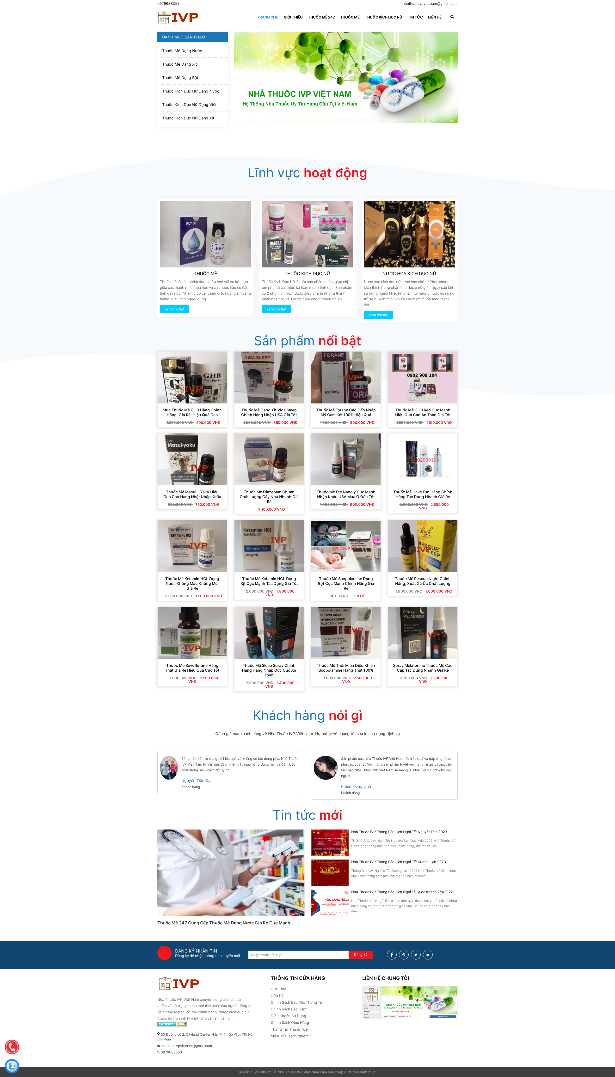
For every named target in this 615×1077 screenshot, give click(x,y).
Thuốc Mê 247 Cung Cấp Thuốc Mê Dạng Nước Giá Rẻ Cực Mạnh (223, 922)
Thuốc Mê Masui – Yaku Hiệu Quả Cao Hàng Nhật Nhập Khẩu (192, 494)
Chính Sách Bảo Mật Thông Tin (297, 1002)
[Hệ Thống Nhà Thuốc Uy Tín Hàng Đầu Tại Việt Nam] (178, 23)
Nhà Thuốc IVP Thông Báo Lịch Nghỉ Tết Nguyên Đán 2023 (399, 832)
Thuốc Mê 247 (321, 17)
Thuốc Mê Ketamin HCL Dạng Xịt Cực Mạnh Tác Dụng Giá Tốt (269, 581)
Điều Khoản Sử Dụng (288, 1016)
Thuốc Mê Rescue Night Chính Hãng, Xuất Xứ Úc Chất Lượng (423, 581)
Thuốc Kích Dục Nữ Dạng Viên (189, 104)
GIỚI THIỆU (293, 17)
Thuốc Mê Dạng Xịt (179, 64)
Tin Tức (415, 17)
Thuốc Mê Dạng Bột (180, 77)
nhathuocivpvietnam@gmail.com (430, 3)
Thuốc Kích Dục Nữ (384, 17)
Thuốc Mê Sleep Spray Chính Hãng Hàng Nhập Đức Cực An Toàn (269, 670)
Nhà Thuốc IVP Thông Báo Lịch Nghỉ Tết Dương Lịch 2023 (398, 862)
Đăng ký (360, 955)
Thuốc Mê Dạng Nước (182, 50)
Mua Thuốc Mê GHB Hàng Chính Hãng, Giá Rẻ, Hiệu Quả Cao (192, 412)
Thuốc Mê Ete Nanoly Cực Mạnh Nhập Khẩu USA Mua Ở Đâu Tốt (346, 494)
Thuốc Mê (350, 17)
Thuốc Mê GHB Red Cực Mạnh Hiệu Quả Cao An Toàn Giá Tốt (423, 412)
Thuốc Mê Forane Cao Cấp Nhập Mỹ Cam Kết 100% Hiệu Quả (346, 412)
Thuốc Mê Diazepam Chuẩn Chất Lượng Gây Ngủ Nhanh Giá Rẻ (269, 496)
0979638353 (168, 3)
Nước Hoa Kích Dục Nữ (409, 273)
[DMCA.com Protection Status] (172, 1025)
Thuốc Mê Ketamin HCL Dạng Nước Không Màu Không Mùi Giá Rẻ (192, 583)
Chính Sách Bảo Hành (289, 1009)
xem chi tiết (174, 309)
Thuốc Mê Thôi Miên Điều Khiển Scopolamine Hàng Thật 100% (346, 668)
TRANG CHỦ (267, 17)
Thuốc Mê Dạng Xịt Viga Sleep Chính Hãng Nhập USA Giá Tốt (269, 412)
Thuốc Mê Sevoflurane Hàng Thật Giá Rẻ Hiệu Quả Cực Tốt (192, 668)
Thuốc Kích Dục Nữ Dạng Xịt (188, 118)
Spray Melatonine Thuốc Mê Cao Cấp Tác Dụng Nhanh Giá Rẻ (423, 668)
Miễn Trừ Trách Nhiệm (289, 1036)
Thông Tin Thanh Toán (290, 1029)
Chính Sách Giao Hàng (290, 1022)
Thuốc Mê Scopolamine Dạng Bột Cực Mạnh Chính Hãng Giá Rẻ (346, 583)
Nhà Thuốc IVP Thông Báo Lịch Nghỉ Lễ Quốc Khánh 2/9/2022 (402, 892)
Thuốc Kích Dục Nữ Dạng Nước (190, 91)
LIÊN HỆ (435, 17)
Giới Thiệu (280, 989)
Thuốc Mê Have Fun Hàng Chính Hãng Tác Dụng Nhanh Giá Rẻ (422, 494)
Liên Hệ (277, 995)
